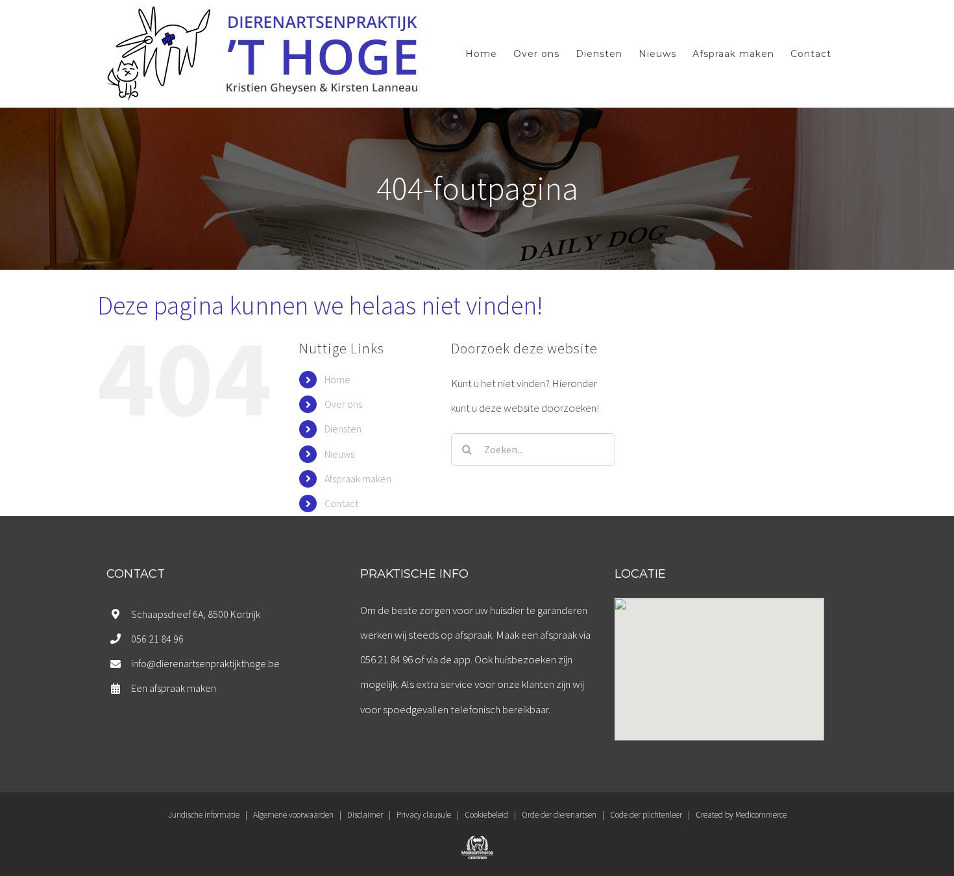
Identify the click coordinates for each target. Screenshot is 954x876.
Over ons (343, 403)
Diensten (342, 428)
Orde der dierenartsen (559, 814)
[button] (719, 661)
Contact (341, 503)
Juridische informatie (203, 814)
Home (337, 379)
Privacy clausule (424, 814)
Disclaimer (365, 814)
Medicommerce (761, 814)
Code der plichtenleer (646, 814)
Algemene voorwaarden (293, 814)
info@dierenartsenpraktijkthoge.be (205, 663)
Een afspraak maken (173, 687)
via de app (448, 659)
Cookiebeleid (486, 814)
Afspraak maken (357, 478)
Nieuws (339, 453)
